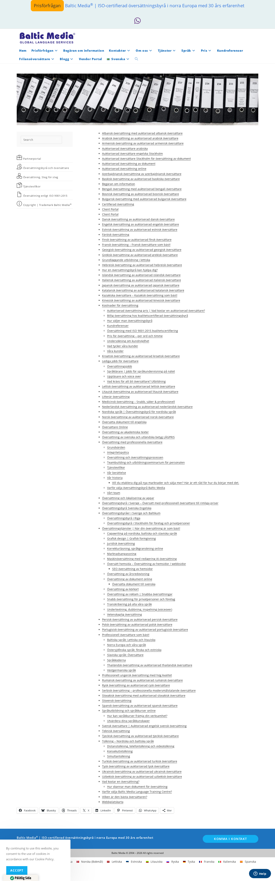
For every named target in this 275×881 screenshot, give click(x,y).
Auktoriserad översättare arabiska (125, 148)
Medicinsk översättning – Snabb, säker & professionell (138, 402)
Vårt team (113, 493)
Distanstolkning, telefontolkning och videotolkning (140, 746)
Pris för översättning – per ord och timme (135, 336)
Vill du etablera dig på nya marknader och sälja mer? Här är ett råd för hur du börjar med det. (175, 483)
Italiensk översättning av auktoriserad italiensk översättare (141, 280)
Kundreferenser (118, 326)
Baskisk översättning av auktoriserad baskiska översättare (141, 179)
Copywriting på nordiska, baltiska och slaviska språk (142, 533)
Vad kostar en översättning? (120, 781)
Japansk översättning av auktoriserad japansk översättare (140, 285)
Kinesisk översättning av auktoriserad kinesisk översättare (141, 300)
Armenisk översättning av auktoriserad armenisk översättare (143, 143)
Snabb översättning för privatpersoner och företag (141, 599)
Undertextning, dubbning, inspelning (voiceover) (139, 609)
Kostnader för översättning (120, 305)
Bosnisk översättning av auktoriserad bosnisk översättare (140, 194)
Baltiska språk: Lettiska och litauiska (131, 640)
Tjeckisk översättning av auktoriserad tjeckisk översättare (140, 736)
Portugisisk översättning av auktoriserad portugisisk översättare (145, 629)
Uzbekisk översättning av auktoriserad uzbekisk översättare (142, 776)
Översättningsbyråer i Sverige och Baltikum (131, 513)
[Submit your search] (58, 139)
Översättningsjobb (119, 366)
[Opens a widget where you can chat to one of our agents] (260, 874)
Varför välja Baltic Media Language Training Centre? (137, 792)
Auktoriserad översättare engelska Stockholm (132, 153)
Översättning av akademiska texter (125, 432)
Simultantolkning (118, 756)
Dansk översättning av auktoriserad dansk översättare (138, 219)
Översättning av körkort (123, 589)
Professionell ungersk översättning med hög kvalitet (137, 675)
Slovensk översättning (116, 700)
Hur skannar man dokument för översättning (137, 786)
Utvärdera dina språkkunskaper (128, 721)
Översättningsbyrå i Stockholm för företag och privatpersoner (148, 523)
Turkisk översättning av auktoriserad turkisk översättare (139, 761)
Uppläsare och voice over (124, 376)
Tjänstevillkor (116, 467)
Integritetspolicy (118, 452)
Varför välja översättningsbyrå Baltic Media (136, 488)
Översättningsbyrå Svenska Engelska (126, 508)
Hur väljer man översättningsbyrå (129, 321)
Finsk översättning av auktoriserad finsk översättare (137, 240)
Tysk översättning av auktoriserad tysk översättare (136, 766)
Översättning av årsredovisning (128, 574)
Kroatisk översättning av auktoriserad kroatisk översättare (141, 356)
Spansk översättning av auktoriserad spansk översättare (140, 705)
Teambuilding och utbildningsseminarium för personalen (146, 462)
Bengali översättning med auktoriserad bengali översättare (142, 189)
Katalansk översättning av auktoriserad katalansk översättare (143, 290)
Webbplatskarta (112, 802)
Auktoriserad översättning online (124, 169)
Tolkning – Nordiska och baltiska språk (128, 741)
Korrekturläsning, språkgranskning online (135, 548)
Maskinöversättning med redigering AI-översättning (142, 559)
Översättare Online (115, 427)
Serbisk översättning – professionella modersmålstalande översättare (149, 690)
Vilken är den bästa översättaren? (124, 797)
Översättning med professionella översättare (132, 442)
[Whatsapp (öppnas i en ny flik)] (137, 20)
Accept (16, 870)
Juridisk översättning (121, 543)
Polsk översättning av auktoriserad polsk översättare (137, 624)
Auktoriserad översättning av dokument (128, 164)
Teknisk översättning (116, 731)
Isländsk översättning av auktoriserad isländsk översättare (141, 275)
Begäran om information (118, 184)
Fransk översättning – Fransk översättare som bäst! (136, 245)
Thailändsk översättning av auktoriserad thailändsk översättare (149, 665)
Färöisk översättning (115, 234)
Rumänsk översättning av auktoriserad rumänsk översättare (142, 680)
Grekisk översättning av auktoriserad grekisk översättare (140, 255)
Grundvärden (116, 447)
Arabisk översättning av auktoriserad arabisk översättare (140, 138)
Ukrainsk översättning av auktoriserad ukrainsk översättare (142, 771)
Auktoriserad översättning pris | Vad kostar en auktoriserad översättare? (156, 311)
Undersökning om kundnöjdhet (128, 341)
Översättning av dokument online (129, 579)
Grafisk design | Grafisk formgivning (131, 538)
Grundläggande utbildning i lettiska (126, 260)
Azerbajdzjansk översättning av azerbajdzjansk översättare (141, 174)
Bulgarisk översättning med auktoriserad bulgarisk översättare (144, 199)
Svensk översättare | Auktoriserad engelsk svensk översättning (144, 726)
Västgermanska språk (121, 670)
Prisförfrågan (47, 5)
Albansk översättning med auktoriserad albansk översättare (142, 133)
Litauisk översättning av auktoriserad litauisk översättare (140, 392)
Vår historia (115, 478)
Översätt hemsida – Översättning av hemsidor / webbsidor (146, 564)
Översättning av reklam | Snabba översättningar (140, 594)
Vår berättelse (116, 473)
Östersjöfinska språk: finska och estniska (134, 650)
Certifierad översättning (118, 204)
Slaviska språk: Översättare (125, 655)
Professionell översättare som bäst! (125, 635)
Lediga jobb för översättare (120, 361)
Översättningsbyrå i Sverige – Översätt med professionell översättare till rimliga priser (160, 503)
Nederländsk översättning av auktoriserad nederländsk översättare (147, 407)
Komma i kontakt (230, 839)
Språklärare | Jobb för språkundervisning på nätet (141, 371)
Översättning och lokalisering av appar (128, 498)
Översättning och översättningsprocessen (135, 457)
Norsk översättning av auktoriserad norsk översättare (138, 417)
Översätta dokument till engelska (124, 422)
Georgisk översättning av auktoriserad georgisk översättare (141, 250)
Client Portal (110, 209)
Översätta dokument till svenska (133, 584)
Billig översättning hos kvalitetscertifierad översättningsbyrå (147, 316)
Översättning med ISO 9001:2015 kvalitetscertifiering (142, 331)
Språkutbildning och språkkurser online (129, 710)
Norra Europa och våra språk (126, 645)
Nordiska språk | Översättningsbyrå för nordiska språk (139, 412)
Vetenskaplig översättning (124, 614)
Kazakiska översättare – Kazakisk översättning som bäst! (139, 295)
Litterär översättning (116, 397)
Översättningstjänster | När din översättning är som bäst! (141, 528)
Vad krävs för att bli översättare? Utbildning (136, 381)
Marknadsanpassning (121, 554)
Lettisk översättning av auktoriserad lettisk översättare (138, 386)
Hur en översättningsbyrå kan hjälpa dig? (130, 270)
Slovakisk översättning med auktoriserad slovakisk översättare (143, 695)
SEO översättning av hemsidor (132, 569)
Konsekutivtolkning (120, 751)
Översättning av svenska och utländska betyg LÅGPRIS (138, 437)
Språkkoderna (116, 660)
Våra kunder (115, 351)
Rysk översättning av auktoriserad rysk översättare (136, 685)
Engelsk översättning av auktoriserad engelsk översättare (140, 224)
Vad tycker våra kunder (122, 346)
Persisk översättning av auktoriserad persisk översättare (140, 619)
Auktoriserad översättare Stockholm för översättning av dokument (146, 158)
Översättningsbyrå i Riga (123, 518)
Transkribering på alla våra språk (129, 604)
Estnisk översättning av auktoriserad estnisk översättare (139, 229)
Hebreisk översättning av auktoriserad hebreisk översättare (142, 265)
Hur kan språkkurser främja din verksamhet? (137, 716)
